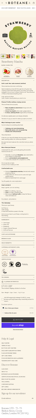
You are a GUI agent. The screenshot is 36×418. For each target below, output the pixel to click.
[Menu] (2, 3)
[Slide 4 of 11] (18, 56)
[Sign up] (32, 398)
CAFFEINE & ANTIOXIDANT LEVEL (11, 247)
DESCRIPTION (5, 80)
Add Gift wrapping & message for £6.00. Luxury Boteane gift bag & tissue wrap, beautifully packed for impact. (19, 299)
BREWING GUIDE (6, 238)
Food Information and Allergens (12, 358)
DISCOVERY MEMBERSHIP (8, 8)
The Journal (6, 381)
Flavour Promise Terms (9, 353)
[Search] (6, 3)
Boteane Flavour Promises (10, 374)
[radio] (3, 308)
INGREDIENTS (5, 219)
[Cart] (34, 3)
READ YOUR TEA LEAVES (23, 8)
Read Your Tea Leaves (8, 379)
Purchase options (7, 304)
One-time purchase (11, 308)
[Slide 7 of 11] (33, 56)
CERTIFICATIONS (6, 259)
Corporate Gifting (8, 384)
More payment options (18, 329)
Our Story (5, 369)
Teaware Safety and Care (9, 360)
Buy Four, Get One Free (9, 348)
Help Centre (5, 343)
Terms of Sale (6, 345)
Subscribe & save (11, 313)
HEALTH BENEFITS (6, 243)
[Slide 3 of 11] (13, 56)
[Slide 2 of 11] (8, 56)
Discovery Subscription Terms (11, 350)
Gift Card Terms (7, 355)
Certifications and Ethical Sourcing (13, 376)
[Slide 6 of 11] (28, 56)
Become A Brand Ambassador (11, 389)
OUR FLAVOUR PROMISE (8, 234)
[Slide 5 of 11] (23, 56)
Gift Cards (5, 387)
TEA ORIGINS (5, 277)
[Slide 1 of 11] (3, 56)
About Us (4, 371)
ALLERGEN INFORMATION (11, 281)
